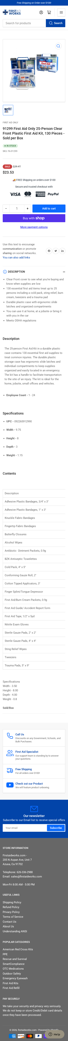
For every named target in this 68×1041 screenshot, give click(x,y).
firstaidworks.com (27, 1030)
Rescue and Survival (15, 959)
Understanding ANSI (15, 931)
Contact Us (9, 921)
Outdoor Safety (12, 973)
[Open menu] (61, 12)
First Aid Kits (10, 983)
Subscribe (56, 828)
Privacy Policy (11, 912)
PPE (5, 954)
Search (58, 23)
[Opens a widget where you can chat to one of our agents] (54, 1034)
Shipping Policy (12, 902)
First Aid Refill (11, 988)
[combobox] (34, 23)
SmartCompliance (13, 964)
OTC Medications (13, 968)
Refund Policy (11, 907)
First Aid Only (10, 122)
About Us (8, 926)
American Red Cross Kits (18, 949)
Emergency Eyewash (15, 978)
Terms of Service (13, 916)
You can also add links (16, 257)
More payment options (34, 227)
